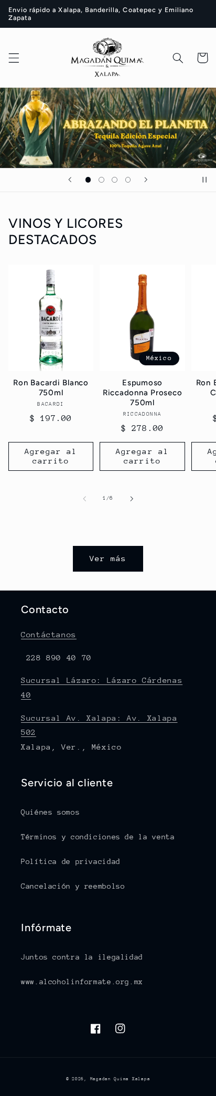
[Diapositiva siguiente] (145, 180)
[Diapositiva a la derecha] (131, 498)
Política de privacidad (71, 861)
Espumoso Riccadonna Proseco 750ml (142, 392)
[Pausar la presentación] (204, 180)
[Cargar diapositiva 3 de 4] (114, 179)
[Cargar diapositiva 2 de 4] (101, 179)
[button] (14, 58)
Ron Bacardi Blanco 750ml (51, 387)
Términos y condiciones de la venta (98, 836)
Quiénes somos (50, 812)
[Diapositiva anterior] (70, 180)
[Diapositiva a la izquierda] (84, 498)
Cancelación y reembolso (73, 886)
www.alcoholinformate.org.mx (82, 981)
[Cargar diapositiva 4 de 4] (127, 179)
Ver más (108, 558)
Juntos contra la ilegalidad (82, 957)
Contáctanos (49, 634)
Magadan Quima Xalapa (120, 1078)
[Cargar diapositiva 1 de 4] (88, 179)
